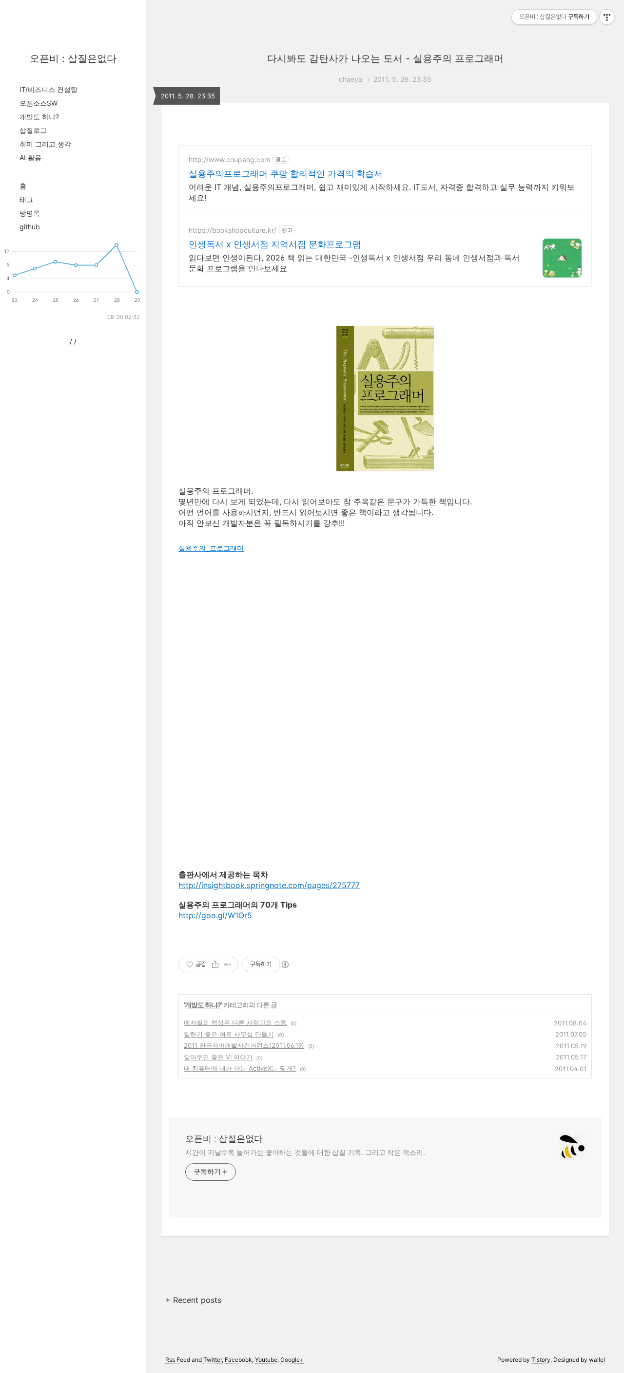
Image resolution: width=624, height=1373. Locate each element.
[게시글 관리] (227, 964)
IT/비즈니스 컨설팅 (49, 89)
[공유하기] (215, 964)
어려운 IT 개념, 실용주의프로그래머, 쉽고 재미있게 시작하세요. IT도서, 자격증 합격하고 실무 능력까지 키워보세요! (382, 192)
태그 (26, 199)
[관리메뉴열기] (607, 17)
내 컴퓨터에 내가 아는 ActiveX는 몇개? (240, 1068)
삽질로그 (33, 130)
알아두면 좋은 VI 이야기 (218, 1057)
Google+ (292, 1359)
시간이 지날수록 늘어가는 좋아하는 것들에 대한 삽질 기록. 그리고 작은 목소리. (305, 1152)
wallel (597, 1359)
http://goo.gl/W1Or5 (215, 915)
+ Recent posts (193, 1300)
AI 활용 (30, 157)
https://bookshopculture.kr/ (232, 230)
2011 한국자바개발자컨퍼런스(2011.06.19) (244, 1045)
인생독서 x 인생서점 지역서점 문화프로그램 (275, 244)
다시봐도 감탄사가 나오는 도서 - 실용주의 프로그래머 (385, 58)
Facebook (238, 1359)
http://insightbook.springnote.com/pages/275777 (269, 885)
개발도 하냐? (39, 116)
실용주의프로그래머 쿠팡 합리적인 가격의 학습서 (286, 173)
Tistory (540, 1359)
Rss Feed (177, 1359)
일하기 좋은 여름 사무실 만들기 (229, 1034)
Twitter (212, 1359)
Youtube (266, 1359)
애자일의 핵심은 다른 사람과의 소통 (235, 1022)
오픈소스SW (39, 103)
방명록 (30, 213)
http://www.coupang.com (229, 159)
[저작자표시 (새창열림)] (284, 964)
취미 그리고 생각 (45, 144)
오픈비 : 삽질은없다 (73, 58)
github (30, 227)
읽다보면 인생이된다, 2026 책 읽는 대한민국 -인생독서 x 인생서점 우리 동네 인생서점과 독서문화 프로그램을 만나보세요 (354, 263)
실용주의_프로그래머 (211, 548)
